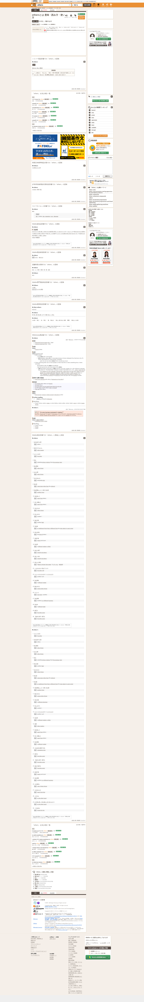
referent (53, 486)
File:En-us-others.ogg (62, 929)
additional (41, 528)
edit (74, 414)
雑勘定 (41, 68)
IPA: (49, 342)
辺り (33, 269)
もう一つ (37, 574)
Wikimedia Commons (37, 927)
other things (40, 468)
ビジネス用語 (40, 289)
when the (66, 374)
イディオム (55, 564)
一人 (47, 574)
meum (38, 540)
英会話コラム (91, 226)
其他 (38, 189)
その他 (33, 287)
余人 (33, 275)
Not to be (37, 379)
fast (92, 132)
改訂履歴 (47, 919)
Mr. (59, 372)
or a (43, 600)
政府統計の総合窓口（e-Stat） (51, 906)
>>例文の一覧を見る (37, 130)
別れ (43, 568)
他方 (33, 235)
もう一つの (36, 454)
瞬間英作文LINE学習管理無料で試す (81, 17)
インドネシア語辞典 (92, 217)
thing (45, 528)
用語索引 (78, 88)
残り (38, 320)
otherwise (56, 216)
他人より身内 (38, 562)
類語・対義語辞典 (72, 940)
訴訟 (36, 766)
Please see (42, 414)
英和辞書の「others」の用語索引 (36, 896)
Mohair (42, 372)
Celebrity (44, 371)
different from (54, 528)
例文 (42, 10)
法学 (39, 616)
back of (36, 111)
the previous (56, 462)
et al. (52, 216)
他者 (46, 314)
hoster (82, 403)
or (47, 546)
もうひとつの (60, 233)
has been (47, 412)
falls (50, 388)
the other (60, 379)
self (43, 570)
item (61, 462)
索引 (75, 88)
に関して (40, 802)
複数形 (37, 237)
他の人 (52, 320)
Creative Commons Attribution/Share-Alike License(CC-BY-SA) (69, 925)
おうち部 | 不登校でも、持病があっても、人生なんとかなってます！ (75, 987)
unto (38, 385)
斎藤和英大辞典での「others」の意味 (45, 264)
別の (40, 231)
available (94, 127)
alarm (56, 74)
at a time (62, 374)
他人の (36, 532)
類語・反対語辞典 (92, 211)
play (36, 389)
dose (93, 117)
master (71, 374)
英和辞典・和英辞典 (41, 8)
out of (43, 126)
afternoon (52, 372)
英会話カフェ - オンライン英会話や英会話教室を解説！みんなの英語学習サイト (75, 981)
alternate (62, 72)
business (51, 600)
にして (39, 490)
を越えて (38, 72)
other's (51, 919)
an (38, 528)
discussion (55, 414)
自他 (36, 538)
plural (36, 349)
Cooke (62, 372)
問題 (37, 490)
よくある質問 (103, 943)
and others (44, 552)
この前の (40, 235)
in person (50, 375)
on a (45, 372)
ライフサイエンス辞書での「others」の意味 (47, 206)
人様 (36, 314)
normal (41, 415)
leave (93, 125)
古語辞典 (90, 216)
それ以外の (37, 748)
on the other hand (41, 798)
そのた (36, 257)
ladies (78, 371)
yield (35, 835)
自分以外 (36, 442)
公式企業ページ (53, 955)
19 (81, 339)
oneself (34, 103)
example (45, 374)
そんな (50, 574)
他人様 (39, 314)
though (46, 415)
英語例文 (50, 1)
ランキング (83, 88)
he (35, 388)
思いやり (37, 883)
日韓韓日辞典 (71, 949)
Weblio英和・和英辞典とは (37, 938)
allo (37, 216)
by (47, 371)
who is (38, 847)
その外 (33, 320)
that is (44, 462)
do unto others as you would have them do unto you (48, 386)
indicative (56, 394)
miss (93, 112)
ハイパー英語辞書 (49, 8)
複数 (68, 320)
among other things (42, 588)
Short (67, 371)
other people (40, 450)
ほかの (33, 231)
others (81, 918)
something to (39, 835)
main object (63, 528)
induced (58, 371)
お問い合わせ (53, 938)
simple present (50, 394)
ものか (39, 568)
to (39, 99)
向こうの (51, 233)
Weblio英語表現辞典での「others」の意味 (46, 252)
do (35, 385)
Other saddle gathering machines (98, 204)
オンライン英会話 (76, 1)
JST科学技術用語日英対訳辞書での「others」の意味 (49, 184)
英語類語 (54, 1)
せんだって (70, 231)
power (35, 116)
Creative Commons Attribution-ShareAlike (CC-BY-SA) (65, 916)
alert (60, 74)
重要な (48, 74)
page (49, 414)
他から (36, 885)
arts (50, 371)
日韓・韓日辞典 (91, 215)
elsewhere (47, 216)
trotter (72, 372)
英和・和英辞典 (91, 212)
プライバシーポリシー (36, 944)
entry (43, 412)
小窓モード (94, 5)
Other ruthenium (94, 194)
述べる (50, 802)
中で (39, 586)
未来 (54, 233)
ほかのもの (79, 231)
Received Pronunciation (41, 342)
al (32, 73)
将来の (36, 235)
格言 (60, 564)
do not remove (51, 415)
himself (55, 388)
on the (75, 372)
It (32, 830)
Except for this (40, 810)
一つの (36, 568)
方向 (44, 748)
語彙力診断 (91, 225)
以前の (64, 233)
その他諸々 (37, 784)
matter (44, 546)
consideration (35, 107)
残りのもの (47, 231)
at (83, 371)
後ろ (39, 532)
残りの (40, 233)
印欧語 (53, 70)
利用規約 (33, 942)
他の (50, 72)
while (93, 122)
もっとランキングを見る (100, 135)
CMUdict (35, 923)
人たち (36, 231)
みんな (38, 478)
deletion (60, 412)
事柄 (37, 466)
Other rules (92, 189)
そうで (63, 231)
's (50, 379)
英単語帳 (62, 1)
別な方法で (69, 233)
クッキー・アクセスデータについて (38, 951)
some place (40, 486)
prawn (93, 115)
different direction (42, 702)
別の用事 (37, 598)
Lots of (39, 786)
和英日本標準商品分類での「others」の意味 (47, 163)
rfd (59, 415)
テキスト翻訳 (94, 157)
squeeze (36, 126)
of (38, 116)
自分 (39, 556)
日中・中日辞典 (91, 214)
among (40, 862)
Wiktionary (71, 339)
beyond (93, 110)
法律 (37, 616)
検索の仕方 (33, 940)
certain (48, 372)
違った (42, 231)
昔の (53, 231)
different (40, 546)
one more (39, 594)
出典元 (73, 88)
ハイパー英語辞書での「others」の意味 (45, 59)
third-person (38, 394)
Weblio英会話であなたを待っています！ (100, 248)
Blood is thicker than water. (44, 564)
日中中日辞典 (71, 947)
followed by (53, 374)
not (41, 847)
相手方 (36, 610)
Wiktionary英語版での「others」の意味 (45, 335)
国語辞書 (90, 210)
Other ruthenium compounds (97, 196)
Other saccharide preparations (98, 199)
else (63, 74)
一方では (37, 796)
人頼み (36, 886)
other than (46, 486)
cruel (33, 843)
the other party (41, 612)
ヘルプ (32, 949)
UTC (83, 339)
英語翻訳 (71, 1)
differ (35, 851)
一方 (76, 233)
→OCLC (76, 370)
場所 (41, 748)
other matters (40, 726)
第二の (36, 514)
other (33, 237)
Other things (40, 510)
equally (75, 375)
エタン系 (38, 167)
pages (82, 370)
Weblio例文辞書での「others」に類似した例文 (48, 435)
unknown (53, 371)
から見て (47, 802)
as (80, 414)
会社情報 (52, 957)
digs (40, 388)
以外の (44, 235)
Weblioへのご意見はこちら (92, 940)
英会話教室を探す (92, 1)
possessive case (39, 421)
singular (44, 394)
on (41, 399)
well (39, 389)
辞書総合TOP (34, 947)
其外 (38, 269)
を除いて (38, 496)
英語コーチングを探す (84, 1)
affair (49, 546)
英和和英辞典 (45, 1)
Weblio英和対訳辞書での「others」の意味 (46, 304)
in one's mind (69, 528)
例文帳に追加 (53, 103)
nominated (53, 412)
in (52, 388)
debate (67, 415)
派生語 (51, 74)
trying (67, 372)
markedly (39, 851)
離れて (39, 502)
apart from (40, 498)
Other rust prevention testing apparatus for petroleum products (100, 192)
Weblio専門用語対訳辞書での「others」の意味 (48, 282)
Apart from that (41, 792)
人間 (40, 442)
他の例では (37, 874)
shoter (48, 403)
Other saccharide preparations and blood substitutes (101, 202)
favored (45, 847)
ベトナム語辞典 (91, 220)
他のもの (34, 68)
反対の (83, 231)
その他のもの (35, 233)
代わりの (42, 74)
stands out (36, 830)
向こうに (44, 72)
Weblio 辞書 (34, 8)
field (43, 522)
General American (40, 344)
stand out (36, 862)
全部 (51, 231)
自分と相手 (37, 550)
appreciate (94, 120)
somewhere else (41, 750)
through (94, 130)
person (35, 839)
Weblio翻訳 (109, 157)
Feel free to (70, 414)
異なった (56, 231)
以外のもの (82, 233)
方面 (38, 520)
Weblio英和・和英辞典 (49, 918)
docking (57, 375)
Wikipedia (49, 399)
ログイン (107, 5)
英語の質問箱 (71, 960)
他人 (38, 68)
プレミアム (103, 5)
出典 (67, 339)
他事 (36, 724)
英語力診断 (67, 1)
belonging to (55, 379)
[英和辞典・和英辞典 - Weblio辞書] (34, 1)
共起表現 (58, 1)
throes (36, 404)
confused (42, 379)
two (72, 371)
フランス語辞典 (71, 951)
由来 (67, 72)
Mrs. (62, 371)
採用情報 (52, 959)
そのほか (34, 189)
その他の (34, 167)
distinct (48, 462)
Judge (64, 371)
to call (81, 371)
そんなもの (41, 574)
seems (41, 839)
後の (73, 320)
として (69, 72)
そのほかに (37, 790)
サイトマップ (34, 945)
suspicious (46, 839)
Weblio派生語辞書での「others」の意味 (46, 224)
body (44, 606)
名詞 (35, 230)
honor (36, 99)
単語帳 (90, 224)
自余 (49, 269)
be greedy (37, 383)
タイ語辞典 (91, 219)
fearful (50, 383)
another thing (40, 492)
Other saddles (93, 206)
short (74, 403)
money (40, 126)
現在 (35, 490)
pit (43, 388)
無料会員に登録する (100, 153)
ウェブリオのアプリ (35, 955)
